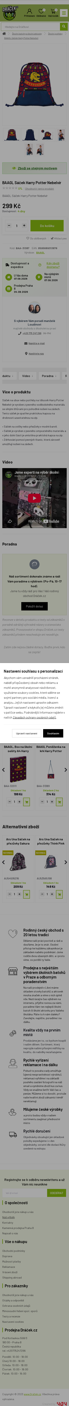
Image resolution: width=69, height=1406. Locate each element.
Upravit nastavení (26, 733)
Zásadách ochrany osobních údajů (34, 717)
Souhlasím (53, 733)
